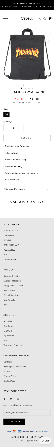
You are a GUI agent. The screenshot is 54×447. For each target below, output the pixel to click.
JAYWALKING (9, 259)
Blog (5, 305)
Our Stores (8, 326)
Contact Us (8, 362)
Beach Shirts (9, 290)
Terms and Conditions (13, 345)
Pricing (6, 371)
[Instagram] (11, 398)
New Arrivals (9, 300)
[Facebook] (4, 398)
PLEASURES (9, 250)
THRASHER (8, 235)
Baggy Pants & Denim (13, 285)
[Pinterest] (18, 398)
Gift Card (7, 331)
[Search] (44, 18)
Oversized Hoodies (12, 281)
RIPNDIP (7, 240)
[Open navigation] (5, 18)
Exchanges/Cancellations (14, 366)
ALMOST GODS (10, 231)
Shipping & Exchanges (14, 189)
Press (6, 340)
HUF (5, 254)
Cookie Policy (9, 381)
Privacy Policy (9, 376)
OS (6, 114)
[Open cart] (50, 18)
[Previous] (23, 85)
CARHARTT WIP (11, 245)
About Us (7, 321)
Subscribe (14, 422)
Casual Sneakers (11, 295)
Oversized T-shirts (11, 276)
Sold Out (27, 138)
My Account (8, 335)
